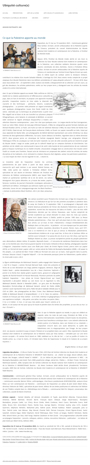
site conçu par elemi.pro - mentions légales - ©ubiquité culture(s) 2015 (24, 461)
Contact (46, 18)
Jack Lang (49, 439)
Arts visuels (27, 437)
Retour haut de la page (54, 461)
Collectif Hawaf (81, 437)
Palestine (12, 442)
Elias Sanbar (6, 439)
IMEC (27, 439)
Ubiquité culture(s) (16, 5)
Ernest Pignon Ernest (18, 439)
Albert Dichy (46, 437)
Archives (35, 18)
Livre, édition (73, 13)
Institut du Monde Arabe (37, 439)
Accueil (5, 13)
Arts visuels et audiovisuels (54, 13)
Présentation (17, 13)
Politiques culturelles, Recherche (15, 18)
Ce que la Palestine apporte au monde (24, 37)
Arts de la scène (33, 13)
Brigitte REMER (33, 442)
